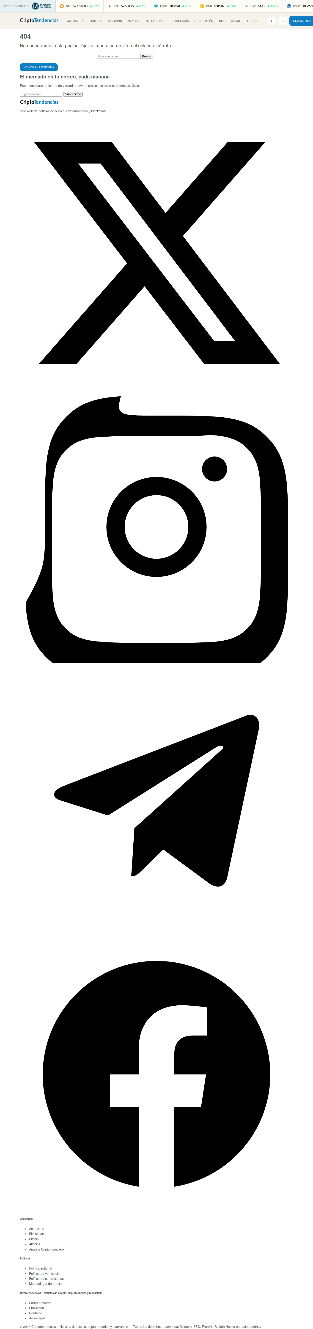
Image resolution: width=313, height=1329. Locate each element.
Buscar (146, 56)
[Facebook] (156, 1209)
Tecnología (179, 21)
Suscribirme (73, 94)
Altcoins (115, 21)
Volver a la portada (39, 67)
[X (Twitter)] (156, 388)
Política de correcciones (46, 1278)
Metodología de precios (46, 1283)
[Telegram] (156, 935)
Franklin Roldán (213, 1326)
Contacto (35, 1313)
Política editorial (40, 1268)
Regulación (204, 21)
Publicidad (36, 1307)
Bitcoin (97, 21)
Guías (235, 21)
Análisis (133, 21)
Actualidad (76, 21)
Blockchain (155, 21)
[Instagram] (156, 662)
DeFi (222, 21)
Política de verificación (45, 1273)
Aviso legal (37, 1318)
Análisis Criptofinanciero (46, 1249)
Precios (251, 21)
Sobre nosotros (40, 1302)
